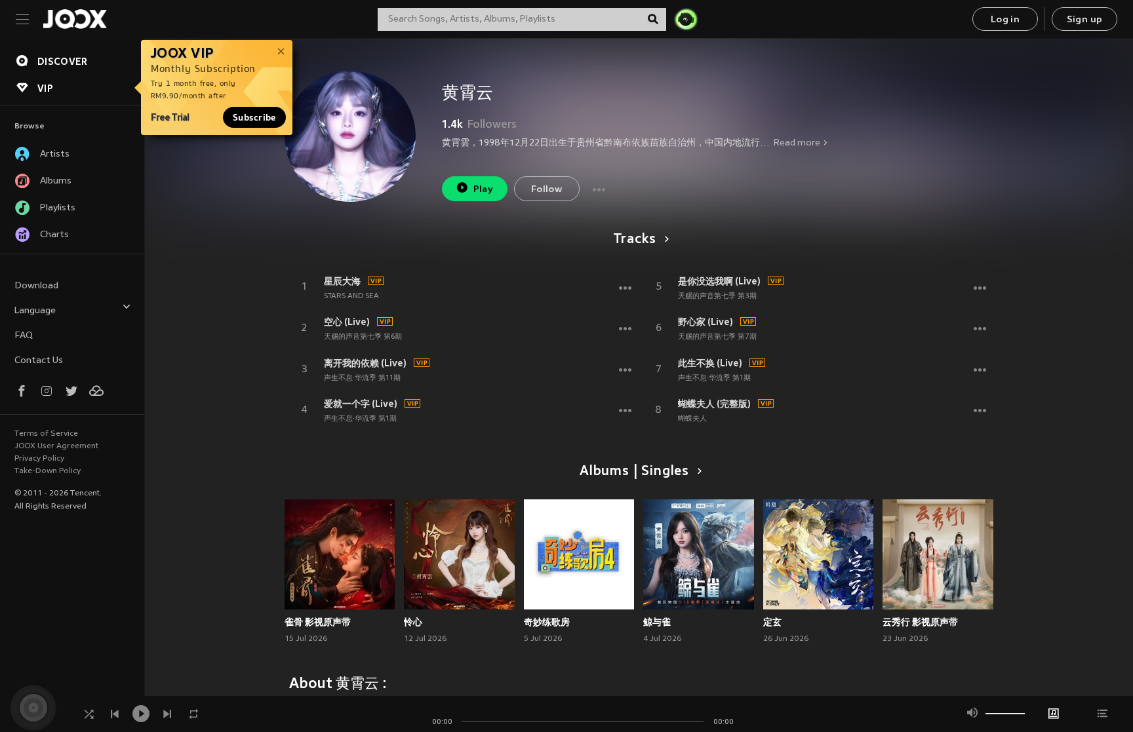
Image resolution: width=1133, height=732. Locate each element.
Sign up (1085, 20)
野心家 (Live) (705, 322)
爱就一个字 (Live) (360, 403)
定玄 (772, 622)
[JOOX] (75, 19)
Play (483, 190)
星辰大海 (342, 281)
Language (35, 311)
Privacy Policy (39, 458)
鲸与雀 (657, 622)
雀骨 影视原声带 (318, 622)
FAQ (23, 336)
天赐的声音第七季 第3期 (717, 296)
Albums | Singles (634, 472)
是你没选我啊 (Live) (719, 281)
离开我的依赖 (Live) (365, 363)
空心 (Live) (347, 322)
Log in (1005, 20)
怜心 (413, 622)
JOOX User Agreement (56, 446)
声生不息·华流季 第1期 (360, 419)
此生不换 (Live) (710, 363)
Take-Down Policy (47, 471)
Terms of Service (46, 433)
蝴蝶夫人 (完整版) (714, 403)
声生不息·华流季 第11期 (362, 378)
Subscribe (254, 117)
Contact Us (38, 361)
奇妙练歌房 (547, 622)
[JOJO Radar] (686, 19)
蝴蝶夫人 (692, 419)
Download (36, 286)
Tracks (634, 240)
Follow (546, 190)
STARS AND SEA (351, 296)
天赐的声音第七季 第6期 (363, 337)
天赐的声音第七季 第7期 (717, 337)
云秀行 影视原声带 (920, 622)
